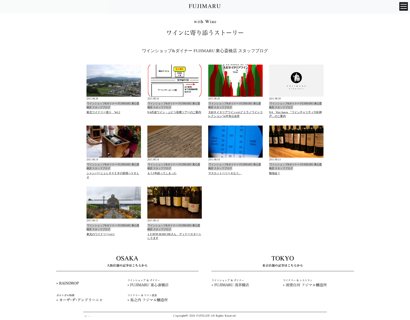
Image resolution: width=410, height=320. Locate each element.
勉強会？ (274, 173)
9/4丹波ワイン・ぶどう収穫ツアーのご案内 (174, 112)
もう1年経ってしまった (162, 173)
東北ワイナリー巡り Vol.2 (103, 112)
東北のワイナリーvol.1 (100, 234)
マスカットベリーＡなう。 (225, 173)
